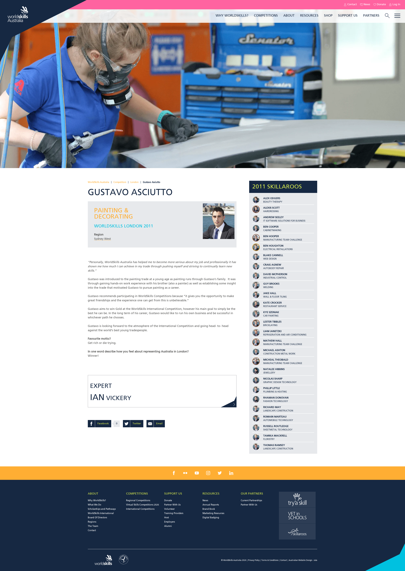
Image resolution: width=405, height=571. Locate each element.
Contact (352, 4)
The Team (93, 526)
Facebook (103, 423)
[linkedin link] (231, 473)
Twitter (137, 423)
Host (166, 518)
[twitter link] (219, 473)
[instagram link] (208, 473)
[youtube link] (196, 473)
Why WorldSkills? (232, 15)
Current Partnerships (251, 500)
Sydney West (102, 239)
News (367, 4)
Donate (381, 4)
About (289, 15)
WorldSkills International (101, 513)
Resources (309, 15)
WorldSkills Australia (98, 182)
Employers (169, 522)
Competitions (266, 15)
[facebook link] (173, 473)
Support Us (348, 15)
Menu (397, 16)
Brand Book (208, 509)
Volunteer (169, 509)
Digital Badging (210, 518)
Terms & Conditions (269, 560)
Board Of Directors (97, 518)
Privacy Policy (254, 560)
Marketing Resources (213, 513)
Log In (396, 4)
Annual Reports (210, 505)
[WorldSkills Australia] (18, 14)
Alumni (168, 526)
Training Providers (173, 513)
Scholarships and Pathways (102, 509)
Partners (371, 15)
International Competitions (140, 509)
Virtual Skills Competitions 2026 (142, 505)
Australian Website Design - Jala (303, 560)
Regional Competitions (138, 500)
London (134, 182)
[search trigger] (387, 16)
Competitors (119, 182)
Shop (328, 15)
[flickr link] (185, 473)
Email (159, 423)
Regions (92, 522)
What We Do (94, 505)
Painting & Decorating (113, 214)
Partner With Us (172, 505)
